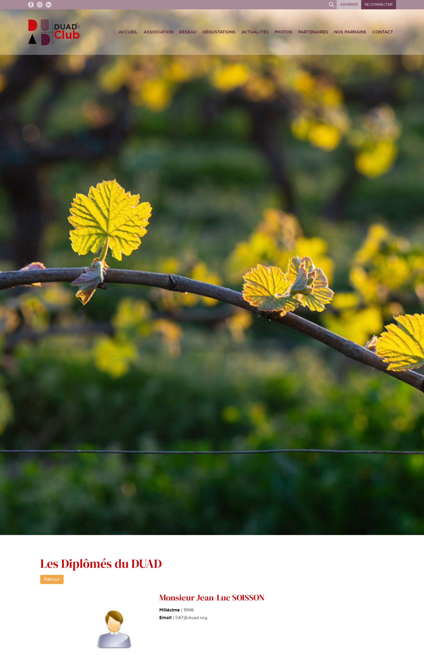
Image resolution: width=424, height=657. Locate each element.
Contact (382, 32)
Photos (283, 32)
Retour (52, 579)
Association (158, 32)
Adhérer (349, 4)
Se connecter (379, 4)
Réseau (188, 32)
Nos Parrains (350, 32)
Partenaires (313, 32)
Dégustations (219, 32)
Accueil (128, 32)
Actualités (255, 32)
